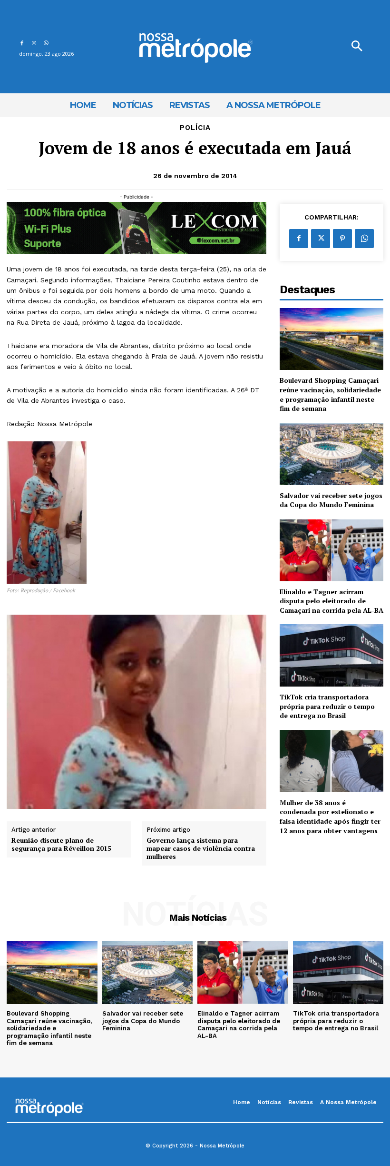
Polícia (195, 127)
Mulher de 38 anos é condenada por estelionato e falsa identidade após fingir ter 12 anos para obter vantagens (330, 816)
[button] (356, 46)
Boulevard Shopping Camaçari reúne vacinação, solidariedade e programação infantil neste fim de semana (330, 394)
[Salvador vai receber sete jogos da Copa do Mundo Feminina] (331, 454)
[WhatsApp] (45, 41)
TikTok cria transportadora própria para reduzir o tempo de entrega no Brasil (327, 706)
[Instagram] (33, 41)
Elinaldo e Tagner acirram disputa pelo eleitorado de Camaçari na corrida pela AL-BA (331, 601)
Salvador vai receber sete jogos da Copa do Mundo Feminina (331, 500)
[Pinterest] (342, 238)
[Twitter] (320, 238)
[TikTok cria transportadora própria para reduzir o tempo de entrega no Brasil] (331, 655)
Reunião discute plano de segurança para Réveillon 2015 (61, 845)
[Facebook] (21, 41)
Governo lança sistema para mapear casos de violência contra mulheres (200, 848)
